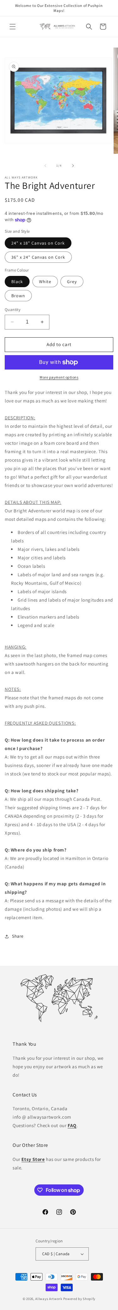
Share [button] (18, 936)
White (45, 281)
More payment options (59, 377)
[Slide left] (45, 166)
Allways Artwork (48, 1299)
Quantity (12, 309)
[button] (13, 27)
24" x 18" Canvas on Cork (38, 243)
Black (17, 281)
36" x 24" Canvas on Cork (38, 257)
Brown (18, 295)
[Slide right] (73, 166)
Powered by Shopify (79, 1299)
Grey (72, 281)
